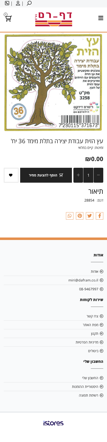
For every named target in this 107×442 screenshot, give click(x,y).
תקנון (94, 333)
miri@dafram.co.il (83, 280)
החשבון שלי (90, 377)
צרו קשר (92, 316)
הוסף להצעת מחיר (43, 175)
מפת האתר (90, 324)
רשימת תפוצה (88, 395)
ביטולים (93, 350)
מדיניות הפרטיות (87, 342)
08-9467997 (88, 289)
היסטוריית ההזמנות (85, 386)
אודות (94, 271)
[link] (53, 427)
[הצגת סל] (8, 19)
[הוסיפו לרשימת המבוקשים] (11, 175)
